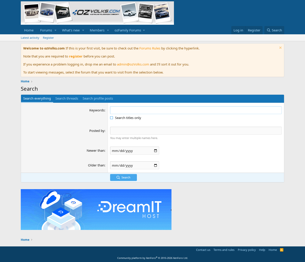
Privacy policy (247, 250)
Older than (96, 165)
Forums (46, 30)
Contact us (203, 250)
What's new (71, 30)
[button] (55, 30)
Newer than (95, 150)
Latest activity (30, 38)
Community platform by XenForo (152, 258)
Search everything (37, 98)
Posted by (96, 130)
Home (28, 30)
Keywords (96, 110)
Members (97, 30)
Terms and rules (223, 250)
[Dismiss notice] (280, 48)
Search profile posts (98, 98)
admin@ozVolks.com (133, 64)
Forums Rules (149, 48)
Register (48, 38)
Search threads (66, 98)
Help (262, 250)
